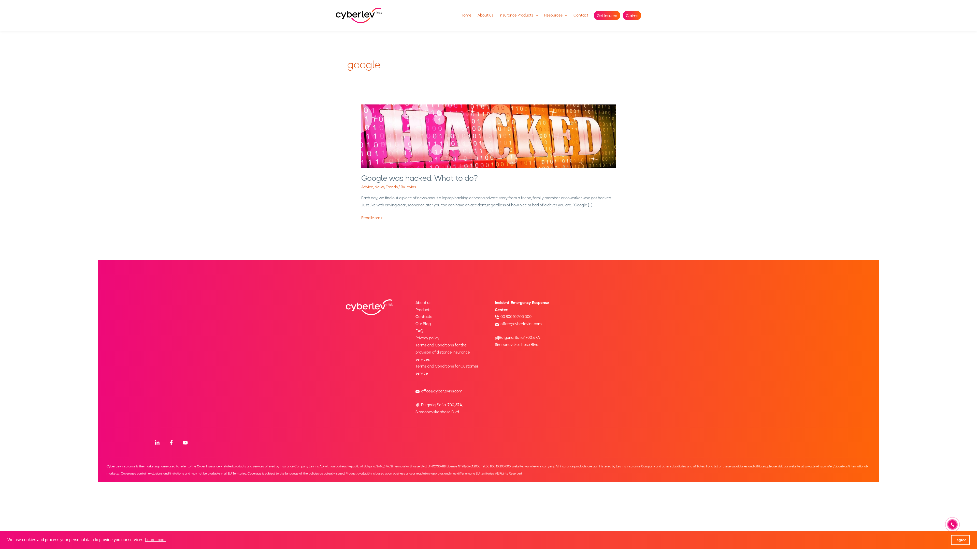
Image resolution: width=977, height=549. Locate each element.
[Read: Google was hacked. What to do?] (488, 136)
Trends (392, 187)
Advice (367, 187)
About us (423, 303)
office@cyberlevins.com (441, 391)
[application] (535, 15)
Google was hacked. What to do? (419, 178)
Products (423, 310)
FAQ (419, 331)
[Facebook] (171, 442)
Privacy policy (427, 338)
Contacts (423, 317)
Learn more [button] (155, 540)
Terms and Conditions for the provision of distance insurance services (442, 352)
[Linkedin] (157, 442)
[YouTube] (185, 442)
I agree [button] (960, 540)
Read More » (372, 218)
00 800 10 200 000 (515, 317)
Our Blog (423, 324)
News (379, 187)
